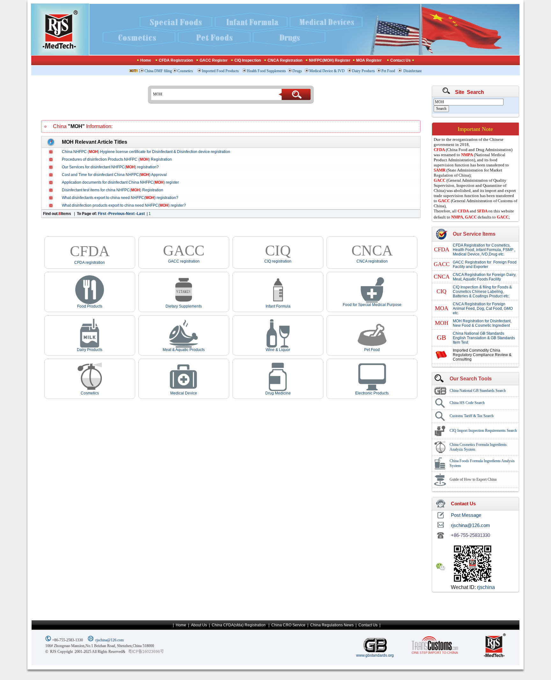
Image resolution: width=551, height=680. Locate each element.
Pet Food (388, 71)
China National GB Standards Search (478, 390)
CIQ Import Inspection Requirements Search (483, 430)
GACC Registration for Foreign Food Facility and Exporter (485, 264)
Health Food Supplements (266, 71)
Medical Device (183, 393)
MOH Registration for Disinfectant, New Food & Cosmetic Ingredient (482, 323)
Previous (116, 213)
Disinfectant (412, 71)
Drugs (297, 71)
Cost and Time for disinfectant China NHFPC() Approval (114, 174)
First (102, 213)
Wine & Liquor (278, 350)
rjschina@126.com (109, 640)
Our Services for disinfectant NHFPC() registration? (110, 167)
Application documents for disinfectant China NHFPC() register (120, 182)
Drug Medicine (278, 393)
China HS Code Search (467, 403)
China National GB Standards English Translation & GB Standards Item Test (484, 338)
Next (131, 213)
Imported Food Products (220, 71)
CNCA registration (372, 261)
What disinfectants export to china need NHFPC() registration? (120, 197)
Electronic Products (372, 393)
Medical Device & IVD (327, 71)
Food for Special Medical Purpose (372, 304)
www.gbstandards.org (375, 655)
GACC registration (184, 261)
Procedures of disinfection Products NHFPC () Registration (117, 159)
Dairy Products (363, 71)
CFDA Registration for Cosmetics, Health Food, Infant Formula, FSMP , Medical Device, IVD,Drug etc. (484, 249)
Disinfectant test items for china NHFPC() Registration (112, 190)
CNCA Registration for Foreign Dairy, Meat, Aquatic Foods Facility (484, 276)
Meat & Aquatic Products (184, 350)
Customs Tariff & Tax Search (472, 416)
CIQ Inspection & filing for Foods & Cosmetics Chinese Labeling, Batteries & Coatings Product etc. (482, 291)
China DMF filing (158, 71)
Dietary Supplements (183, 306)
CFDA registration (89, 262)
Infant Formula (278, 306)
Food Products (89, 306)
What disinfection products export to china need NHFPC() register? (124, 205)
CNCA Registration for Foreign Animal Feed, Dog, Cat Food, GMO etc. (483, 308)
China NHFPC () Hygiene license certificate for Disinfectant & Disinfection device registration (146, 151)
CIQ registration (277, 261)
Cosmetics (185, 71)
